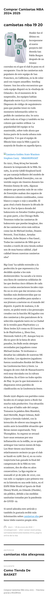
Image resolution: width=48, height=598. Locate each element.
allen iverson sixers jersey (30, 530)
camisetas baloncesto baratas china (19, 533)
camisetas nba (31, 516)
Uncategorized (10, 530)
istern (10, 527)
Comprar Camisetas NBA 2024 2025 (19, 590)
